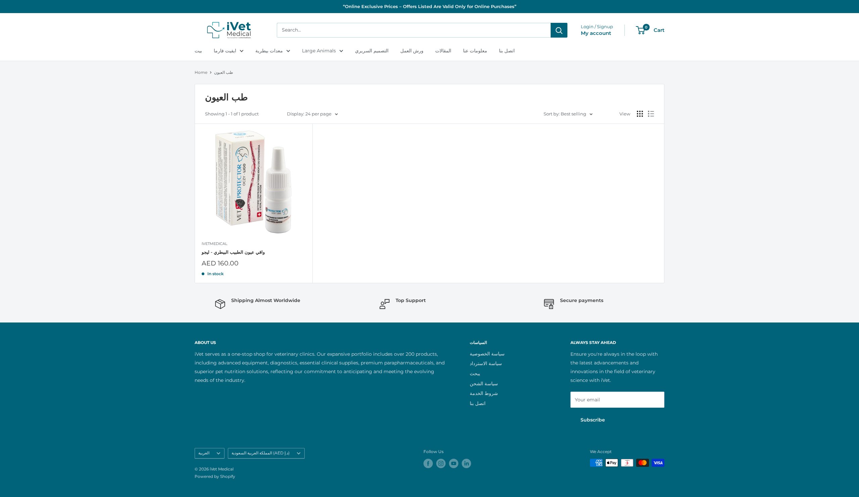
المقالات (443, 51)
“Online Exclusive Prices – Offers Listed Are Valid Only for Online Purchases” (429, 6)
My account (596, 33)
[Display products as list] (651, 114)
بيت (198, 51)
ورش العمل (411, 51)
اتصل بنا (507, 51)
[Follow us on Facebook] (428, 463)
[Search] (559, 30)
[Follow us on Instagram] (441, 463)
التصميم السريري (372, 51)
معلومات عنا (475, 51)
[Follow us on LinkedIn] (466, 463)
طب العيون (223, 72)
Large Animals (319, 51)
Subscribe (592, 420)
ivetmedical (214, 243)
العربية (203, 452)
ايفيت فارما (225, 51)
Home (201, 72)
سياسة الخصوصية (487, 354)
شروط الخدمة (484, 393)
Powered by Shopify (215, 476)
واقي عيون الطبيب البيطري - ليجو (233, 252)
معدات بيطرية (269, 51)
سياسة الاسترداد (486, 363)
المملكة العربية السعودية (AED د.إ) (261, 452)
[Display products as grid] (640, 114)
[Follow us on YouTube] (453, 463)
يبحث (475, 373)
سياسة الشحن (484, 384)
